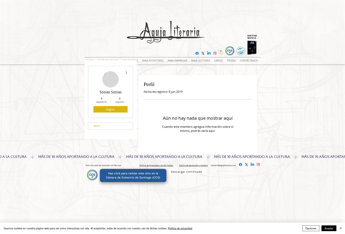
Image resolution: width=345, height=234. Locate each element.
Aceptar (329, 228)
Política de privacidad (180, 228)
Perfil (97, 126)
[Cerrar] (341, 228)
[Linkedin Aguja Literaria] (209, 53)
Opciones (310, 228)
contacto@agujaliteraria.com (223, 165)
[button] (131, 59)
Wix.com (117, 165)
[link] (221, 52)
